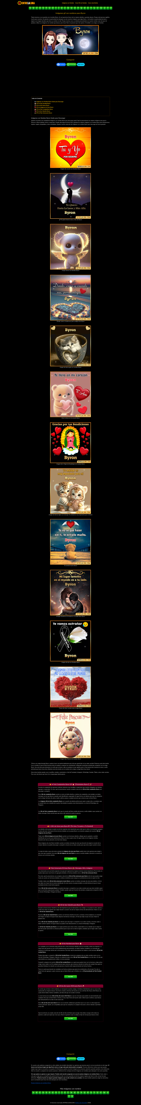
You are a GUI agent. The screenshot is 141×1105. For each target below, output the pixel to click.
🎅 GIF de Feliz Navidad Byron (42, 103)
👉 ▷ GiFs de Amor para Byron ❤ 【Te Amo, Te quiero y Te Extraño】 (70, 826)
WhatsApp (72, 64)
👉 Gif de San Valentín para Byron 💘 (70, 905)
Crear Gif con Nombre (81, 3)
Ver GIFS (70, 817)
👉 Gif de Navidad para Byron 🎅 (70, 944)
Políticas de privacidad (81, 1103)
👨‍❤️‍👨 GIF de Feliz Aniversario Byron (43, 113)
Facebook (62, 64)
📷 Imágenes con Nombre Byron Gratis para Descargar (48, 101)
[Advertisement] (70, 81)
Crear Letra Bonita (93, 3)
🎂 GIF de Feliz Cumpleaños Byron (43, 109)
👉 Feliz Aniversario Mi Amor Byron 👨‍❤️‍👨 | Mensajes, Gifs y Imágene (70, 868)
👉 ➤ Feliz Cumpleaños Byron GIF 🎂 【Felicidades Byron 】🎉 (71, 784)
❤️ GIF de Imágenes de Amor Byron (43, 107)
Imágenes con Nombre (68, 3)
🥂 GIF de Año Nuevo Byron (41, 105)
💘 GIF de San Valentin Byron (42, 111)
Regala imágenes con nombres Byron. (41, 1083)
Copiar (82, 64)
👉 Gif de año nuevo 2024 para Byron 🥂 (70, 986)
